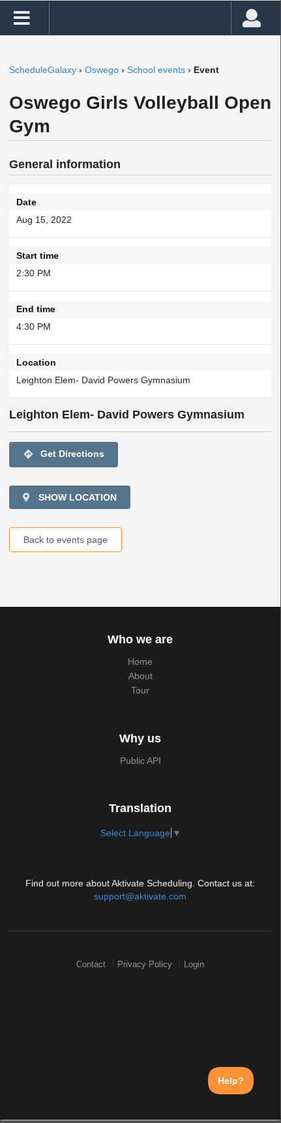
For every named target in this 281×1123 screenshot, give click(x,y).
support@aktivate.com (140, 896)
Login (194, 964)
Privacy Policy (144, 964)
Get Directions (63, 453)
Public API (140, 760)
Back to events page (65, 539)
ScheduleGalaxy (42, 70)
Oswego (102, 70)
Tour (140, 690)
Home (140, 661)
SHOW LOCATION (76, 497)
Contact (91, 964)
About (140, 676)
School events (156, 70)
